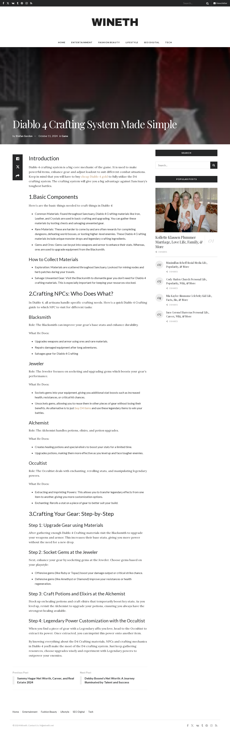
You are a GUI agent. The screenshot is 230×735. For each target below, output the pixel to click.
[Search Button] (206, 3)
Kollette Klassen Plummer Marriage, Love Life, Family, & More (179, 242)
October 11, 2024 (48, 136)
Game (65, 136)
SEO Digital (151, 42)
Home (61, 42)
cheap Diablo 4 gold (94, 176)
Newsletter (221, 3)
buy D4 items (83, 408)
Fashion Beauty (109, 42)
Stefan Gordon (24, 136)
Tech (168, 42)
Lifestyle (132, 42)
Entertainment (82, 42)
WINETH (115, 22)
